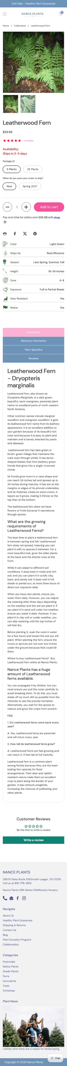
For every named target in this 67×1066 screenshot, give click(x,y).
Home (6, 25)
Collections (20, 25)
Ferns (6, 976)
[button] (60, 14)
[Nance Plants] (32, 14)
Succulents (9, 981)
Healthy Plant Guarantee (17, 920)
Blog (5, 934)
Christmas (9, 990)
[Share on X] (25, 234)
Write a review (34, 840)
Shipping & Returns (14, 925)
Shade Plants (10, 971)
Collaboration (11, 944)
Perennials (9, 961)
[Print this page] (5, 234)
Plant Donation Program (17, 939)
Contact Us (9, 930)
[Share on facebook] (15, 234)
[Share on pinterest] (36, 234)
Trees (6, 985)
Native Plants (10, 966)
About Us (8, 915)
